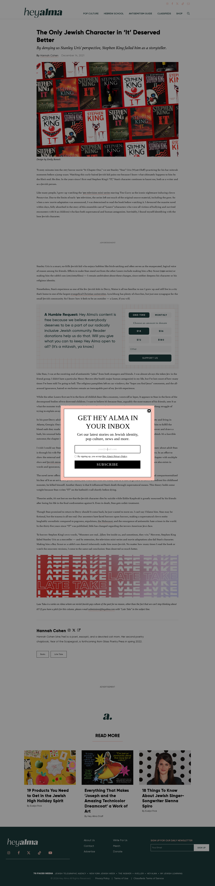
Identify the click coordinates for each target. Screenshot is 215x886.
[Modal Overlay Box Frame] (107, 443)
